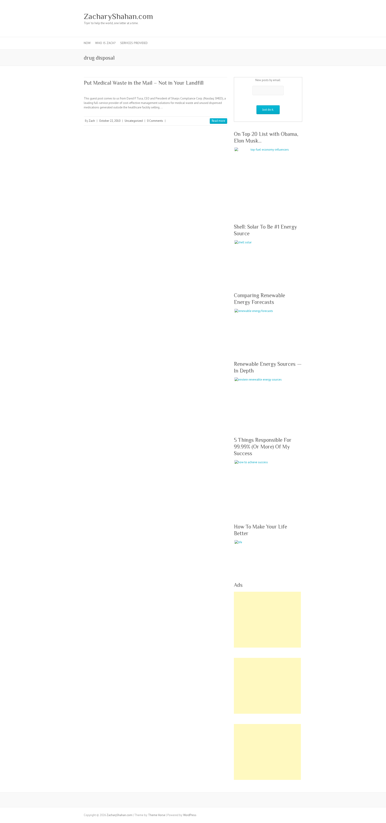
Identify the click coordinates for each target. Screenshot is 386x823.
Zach (92, 121)
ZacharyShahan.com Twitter (257, 16)
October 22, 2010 (109, 121)
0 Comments (155, 121)
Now (87, 43)
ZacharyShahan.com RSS (291, 16)
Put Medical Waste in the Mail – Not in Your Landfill (143, 83)
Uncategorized (134, 121)
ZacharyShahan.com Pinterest (271, 16)
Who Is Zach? (105, 43)
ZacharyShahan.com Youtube (277, 16)
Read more (218, 121)
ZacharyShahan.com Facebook (251, 16)
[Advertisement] (267, 620)
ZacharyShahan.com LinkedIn (284, 16)
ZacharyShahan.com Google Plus (264, 16)
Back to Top (380, 817)
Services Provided (134, 43)
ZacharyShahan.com (118, 16)
